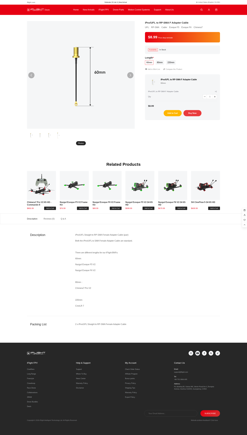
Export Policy (130, 397)
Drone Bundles (32, 402)
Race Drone (31, 388)
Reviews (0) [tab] (49, 219)
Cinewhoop (31, 383)
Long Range (31, 374)
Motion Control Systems (139, 10)
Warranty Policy (82, 383)
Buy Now (192, 113)
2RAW (29, 397)
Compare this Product (174, 69)
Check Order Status (132, 369)
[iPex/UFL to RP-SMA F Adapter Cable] (81, 75)
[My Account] (209, 10)
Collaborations (32, 392)
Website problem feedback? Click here (204, 420)
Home (76, 10)
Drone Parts (118, 10)
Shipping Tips (130, 388)
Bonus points (130, 378)
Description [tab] (32, 219)
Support (157, 10)
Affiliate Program (131, 374)
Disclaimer (80, 388)
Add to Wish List (154, 69)
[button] (130, 75)
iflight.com (31, 2)
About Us (169, 10)
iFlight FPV (104, 10)
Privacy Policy (130, 383)
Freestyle (30, 378)
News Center (81, 378)
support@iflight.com (181, 372)
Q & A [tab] (63, 219)
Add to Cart (172, 113)
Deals (29, 406)
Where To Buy (81, 374)
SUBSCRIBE (210, 413)
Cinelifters (30, 369)
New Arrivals (88, 10)
